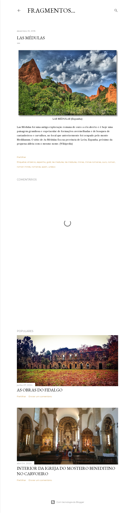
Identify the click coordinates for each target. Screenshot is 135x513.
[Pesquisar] (116, 9)
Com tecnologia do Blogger (70, 502)
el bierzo (31, 162)
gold (49, 162)
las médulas (71, 162)
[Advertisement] (67, 296)
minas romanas (93, 162)
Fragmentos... (51, 10)
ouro (104, 162)
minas (81, 162)
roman (111, 162)
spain (44, 166)
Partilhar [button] (21, 157)
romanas (36, 166)
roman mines (24, 166)
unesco (51, 166)
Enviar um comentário (40, 396)
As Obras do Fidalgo (39, 390)
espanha (41, 162)
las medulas (58, 162)
